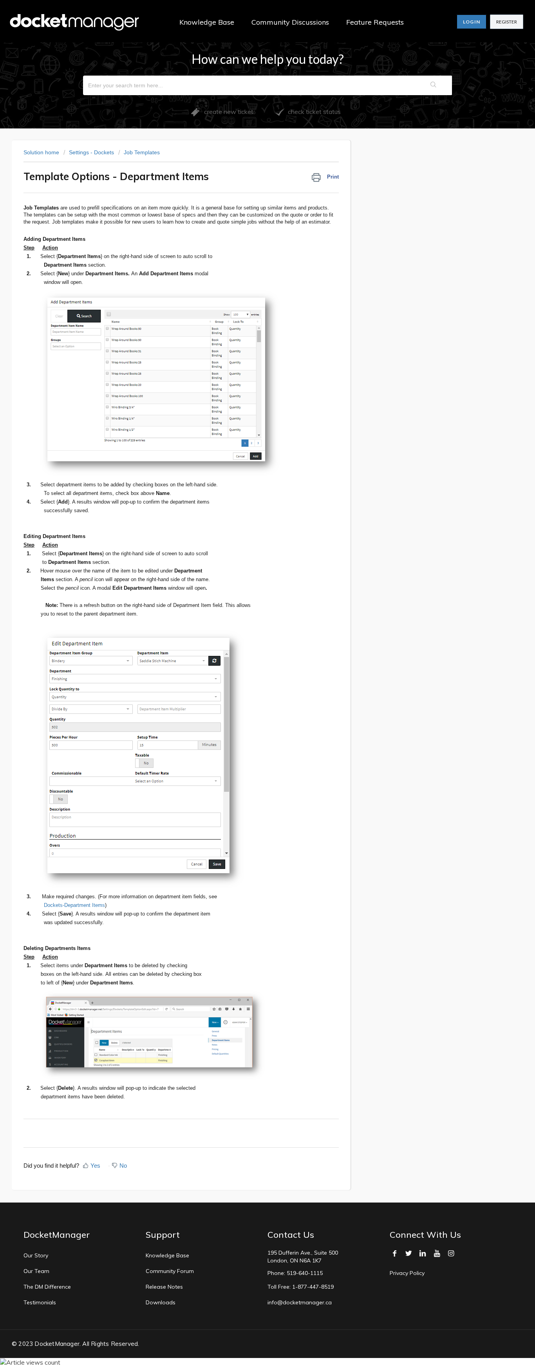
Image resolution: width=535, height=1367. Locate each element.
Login (471, 22)
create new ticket (226, 112)
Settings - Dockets (91, 152)
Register (506, 22)
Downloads (160, 1302)
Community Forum (170, 1271)
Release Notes (164, 1286)
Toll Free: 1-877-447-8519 (301, 1286)
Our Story (35, 1255)
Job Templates (142, 152)
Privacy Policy (407, 1273)
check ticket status (313, 112)
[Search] (433, 85)
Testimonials (39, 1302)
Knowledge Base (206, 22)
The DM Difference (47, 1286)
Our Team (36, 1271)
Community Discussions (290, 22)
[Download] (253, 599)
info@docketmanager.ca (300, 1302)
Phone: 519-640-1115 (295, 1273)
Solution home (42, 152)
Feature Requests (375, 22)
